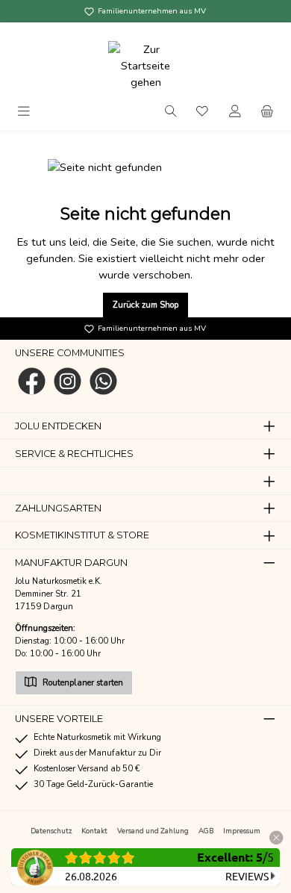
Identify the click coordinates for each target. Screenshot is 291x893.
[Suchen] (170, 110)
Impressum (241, 831)
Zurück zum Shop (145, 305)
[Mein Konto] (235, 110)
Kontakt (94, 831)
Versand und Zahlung (153, 831)
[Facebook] (31, 381)
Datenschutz (51, 831)
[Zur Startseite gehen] (145, 65)
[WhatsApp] (103, 381)
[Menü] (23, 110)
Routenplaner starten (81, 682)
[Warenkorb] (267, 110)
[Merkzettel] (203, 110)
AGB (205, 831)
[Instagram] (67, 381)
